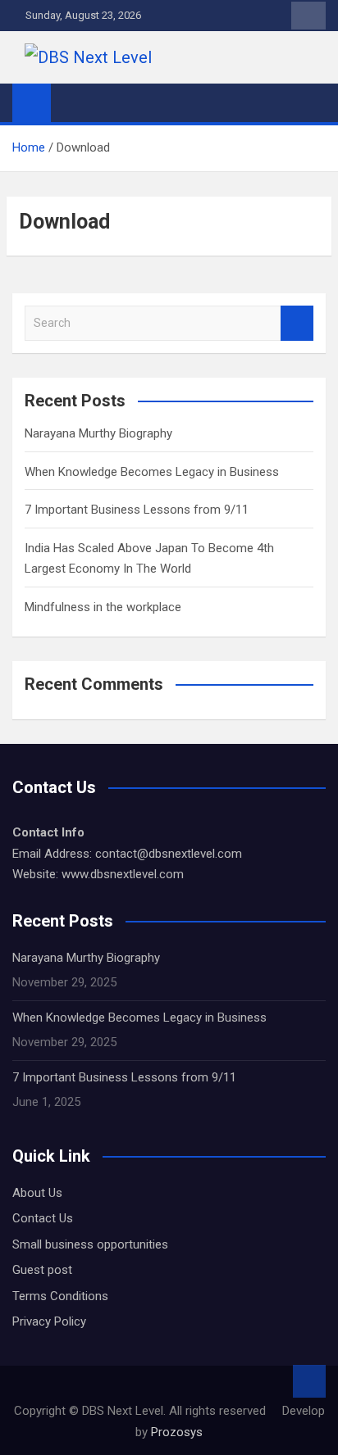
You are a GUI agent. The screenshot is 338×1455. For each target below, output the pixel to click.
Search (297, 323)
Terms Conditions (60, 1296)
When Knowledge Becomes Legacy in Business (152, 472)
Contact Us (42, 1218)
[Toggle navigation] (71, 102)
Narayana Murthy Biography (98, 433)
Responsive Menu (308, 15)
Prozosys (175, 1432)
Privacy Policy (49, 1321)
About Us (37, 1192)
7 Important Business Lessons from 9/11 (137, 509)
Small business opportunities (90, 1244)
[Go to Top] (309, 1381)
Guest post (42, 1269)
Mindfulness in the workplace (103, 607)
